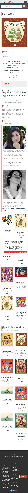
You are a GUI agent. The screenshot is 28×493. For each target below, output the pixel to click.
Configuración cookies (19, 461)
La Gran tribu (7, 351)
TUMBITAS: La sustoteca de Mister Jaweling (7, 288)
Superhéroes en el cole (7, 378)
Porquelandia (7, 230)
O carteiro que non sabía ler (21, 259)
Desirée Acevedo (7, 123)
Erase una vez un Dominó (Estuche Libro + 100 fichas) (21, 314)
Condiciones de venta (19, 459)
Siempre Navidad (21, 351)
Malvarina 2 (21, 378)
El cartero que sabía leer (21, 233)
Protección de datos (8, 459)
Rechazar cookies (9, 252)
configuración (18, 252)
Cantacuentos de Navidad (21, 283)
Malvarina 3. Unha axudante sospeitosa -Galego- (21, 436)
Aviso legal (14, 463)
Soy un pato (7, 399)
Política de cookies (8, 461)
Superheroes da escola (21, 405)
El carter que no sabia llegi (7, 315)
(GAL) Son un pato (7, 426)
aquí (21, 249)
